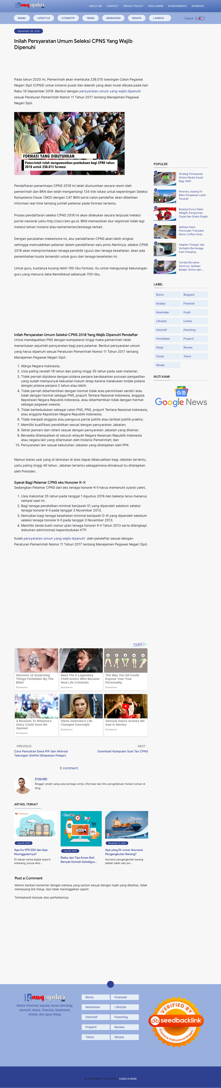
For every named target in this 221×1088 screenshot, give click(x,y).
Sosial (160, 356)
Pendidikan (163, 338)
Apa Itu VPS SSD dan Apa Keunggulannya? (30, 852)
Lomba (188, 321)
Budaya (160, 303)
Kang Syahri (128, 1078)
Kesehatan (113, 18)
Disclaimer (155, 5)
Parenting (189, 329)
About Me (95, 5)
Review (188, 347)
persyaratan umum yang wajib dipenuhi (110, 91)
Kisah (187, 312)
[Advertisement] (81, 64)
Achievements (177, 5)
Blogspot (189, 294)
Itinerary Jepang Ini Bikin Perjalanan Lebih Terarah (192, 195)
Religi (159, 347)
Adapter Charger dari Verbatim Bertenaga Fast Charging (192, 248)
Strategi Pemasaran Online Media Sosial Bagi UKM (191, 177)
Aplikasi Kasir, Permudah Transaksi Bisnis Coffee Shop (191, 230)
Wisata (136, 18)
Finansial (189, 303)
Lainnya (158, 18)
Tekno (91, 18)
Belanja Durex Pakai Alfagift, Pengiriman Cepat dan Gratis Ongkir (193, 213)
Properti (189, 338)
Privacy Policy (133, 5)
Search (189, 18)
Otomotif (68, 18)
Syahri (41, 779)
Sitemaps (198, 5)
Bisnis (22, 18)
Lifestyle (43, 18)
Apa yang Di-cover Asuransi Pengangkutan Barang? (124, 852)
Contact (112, 5)
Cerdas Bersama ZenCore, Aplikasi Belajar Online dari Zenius (190, 266)
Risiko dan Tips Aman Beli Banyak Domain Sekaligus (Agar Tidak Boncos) (78, 860)
